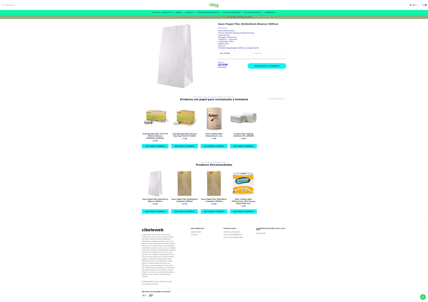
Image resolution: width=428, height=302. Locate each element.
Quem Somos (196, 232)
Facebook (261, 233)
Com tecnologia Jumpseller (150, 284)
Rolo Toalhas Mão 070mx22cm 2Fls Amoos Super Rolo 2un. (243, 201)
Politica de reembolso (232, 235)
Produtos (167, 12)
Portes (155, 12)
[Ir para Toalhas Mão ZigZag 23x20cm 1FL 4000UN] (243, 118)
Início (177, 17)
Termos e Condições (231, 232)
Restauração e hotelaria (188, 17)
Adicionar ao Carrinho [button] (155, 146)
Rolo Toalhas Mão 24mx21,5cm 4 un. (214, 135)
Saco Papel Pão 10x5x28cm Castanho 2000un (214, 200)
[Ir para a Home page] (214, 5)
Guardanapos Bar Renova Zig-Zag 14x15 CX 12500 (184, 135)
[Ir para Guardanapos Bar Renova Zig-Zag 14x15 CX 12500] (184, 118)
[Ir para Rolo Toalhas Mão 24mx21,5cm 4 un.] (214, 118)
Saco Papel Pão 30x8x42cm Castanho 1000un (185, 200)
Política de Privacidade (233, 237)
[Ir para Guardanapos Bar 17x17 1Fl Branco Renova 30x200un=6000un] (155, 118)
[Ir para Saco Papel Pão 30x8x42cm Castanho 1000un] (184, 183)
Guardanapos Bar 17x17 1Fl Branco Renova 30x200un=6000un (155, 136)
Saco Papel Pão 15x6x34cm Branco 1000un (155, 200)
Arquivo (189, 12)
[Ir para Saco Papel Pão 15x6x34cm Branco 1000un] (155, 183)
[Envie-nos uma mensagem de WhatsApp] (423, 297)
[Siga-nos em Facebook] (410, 5)
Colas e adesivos (252, 12)
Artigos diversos (232, 12)
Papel (179, 12)
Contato (194, 235)
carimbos (270, 12)
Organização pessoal (208, 12)
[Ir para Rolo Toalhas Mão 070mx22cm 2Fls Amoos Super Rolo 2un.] (243, 183)
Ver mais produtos (276, 99)
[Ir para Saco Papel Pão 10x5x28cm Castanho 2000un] (214, 183)
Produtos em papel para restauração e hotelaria (211, 17)
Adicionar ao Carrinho (266, 66)
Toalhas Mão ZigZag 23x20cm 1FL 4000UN (243, 135)
